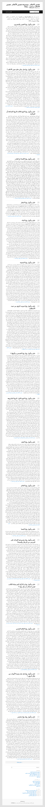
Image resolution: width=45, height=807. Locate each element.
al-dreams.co (22, 801)
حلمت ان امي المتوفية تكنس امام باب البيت (32, 773)
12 (38, 485)
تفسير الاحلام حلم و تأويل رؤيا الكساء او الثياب (22, 198)
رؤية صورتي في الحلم (36, 781)
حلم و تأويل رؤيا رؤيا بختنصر (26, 717)
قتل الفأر (38, 777)
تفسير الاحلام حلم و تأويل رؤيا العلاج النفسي (28, 669)
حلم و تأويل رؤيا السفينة (27, 262)
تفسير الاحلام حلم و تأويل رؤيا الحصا (18, 535)
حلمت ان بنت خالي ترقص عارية (34, 775)
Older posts (19, 762)
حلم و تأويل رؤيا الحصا (28, 529)
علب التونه (38, 786)
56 (38, 69)
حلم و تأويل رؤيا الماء (28, 220)
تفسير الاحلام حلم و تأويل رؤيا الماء (21, 258)
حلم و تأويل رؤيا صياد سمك (31, 791)
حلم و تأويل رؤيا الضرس (32, 795)
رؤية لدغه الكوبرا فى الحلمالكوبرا (34, 785)
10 (38, 628)
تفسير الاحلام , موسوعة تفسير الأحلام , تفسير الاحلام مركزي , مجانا (23, 5)
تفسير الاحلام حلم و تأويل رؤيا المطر (14, 216)
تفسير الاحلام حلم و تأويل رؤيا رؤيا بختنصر (24, 759)
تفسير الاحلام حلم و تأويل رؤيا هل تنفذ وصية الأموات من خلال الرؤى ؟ (23, 712)
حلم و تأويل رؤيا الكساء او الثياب (25, 159)
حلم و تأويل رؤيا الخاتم (28, 485)
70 (38, 398)
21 (38, 306)
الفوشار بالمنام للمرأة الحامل (35, 772)
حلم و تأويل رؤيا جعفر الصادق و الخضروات (29, 792)
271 (38, 24)
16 (38, 262)
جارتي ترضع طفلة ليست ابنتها (35, 774)
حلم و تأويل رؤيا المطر (28, 202)
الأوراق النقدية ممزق (36, 782)
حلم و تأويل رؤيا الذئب (32, 794)
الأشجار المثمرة (37, 783)
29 (38, 159)
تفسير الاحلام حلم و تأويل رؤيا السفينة (22, 301)
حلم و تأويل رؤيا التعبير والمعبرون (24, 24)
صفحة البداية (8, 11)
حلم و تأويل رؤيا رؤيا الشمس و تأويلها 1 (22, 353)
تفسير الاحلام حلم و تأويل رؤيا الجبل (17, 481)
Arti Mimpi (12, 802)
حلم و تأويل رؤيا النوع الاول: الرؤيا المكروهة (21, 398)
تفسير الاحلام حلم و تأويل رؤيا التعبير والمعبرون (30, 65)
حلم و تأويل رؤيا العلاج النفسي (25, 629)
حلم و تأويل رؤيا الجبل (28, 442)
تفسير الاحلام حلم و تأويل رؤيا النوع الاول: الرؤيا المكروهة (24, 437)
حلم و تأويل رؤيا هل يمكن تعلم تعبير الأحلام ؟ (21, 69)
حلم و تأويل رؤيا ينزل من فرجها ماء (31, 790)
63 (38, 220)
